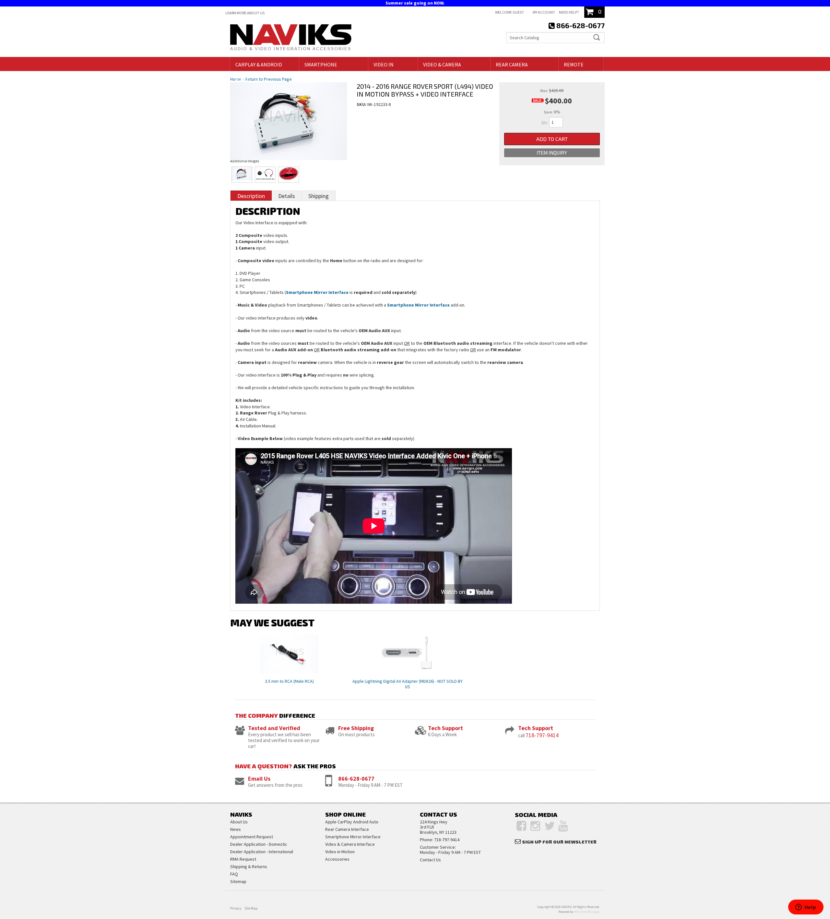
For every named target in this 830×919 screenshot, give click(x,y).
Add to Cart (552, 139)
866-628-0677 (356, 778)
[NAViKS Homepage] (290, 38)
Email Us (259, 778)
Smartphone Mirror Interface (317, 292)
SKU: (362, 104)
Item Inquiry (552, 153)
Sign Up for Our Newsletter (559, 841)
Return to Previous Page (268, 79)
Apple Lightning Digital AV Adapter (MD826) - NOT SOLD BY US (407, 684)
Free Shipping (356, 728)
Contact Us (430, 860)
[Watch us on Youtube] (563, 826)
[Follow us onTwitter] (549, 826)
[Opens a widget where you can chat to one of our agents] (806, 908)
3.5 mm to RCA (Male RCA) (289, 681)
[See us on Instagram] (535, 826)
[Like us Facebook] (521, 826)
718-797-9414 (542, 735)
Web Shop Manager (586, 912)
